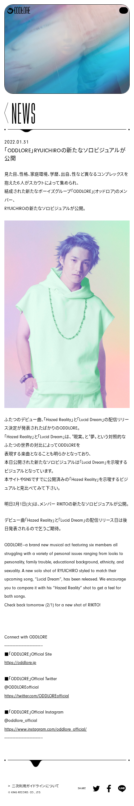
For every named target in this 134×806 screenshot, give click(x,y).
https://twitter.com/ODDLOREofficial (36, 696)
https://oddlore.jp (20, 662)
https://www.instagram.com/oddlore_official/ (45, 729)
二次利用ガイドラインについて (35, 785)
